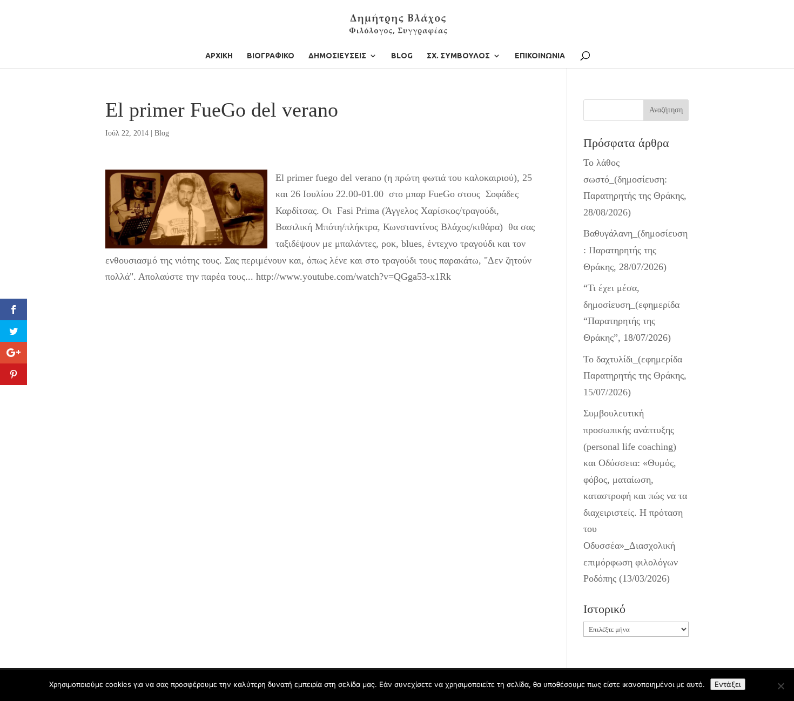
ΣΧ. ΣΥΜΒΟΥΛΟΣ (458, 56)
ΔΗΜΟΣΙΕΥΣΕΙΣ (337, 56)
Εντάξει (728, 684)
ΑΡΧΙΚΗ (219, 56)
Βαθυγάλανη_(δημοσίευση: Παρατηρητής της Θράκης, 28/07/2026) (635, 250)
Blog (161, 133)
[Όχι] (780, 685)
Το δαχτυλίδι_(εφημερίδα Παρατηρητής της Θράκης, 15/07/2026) (635, 375)
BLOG (402, 56)
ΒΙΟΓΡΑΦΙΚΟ (270, 56)
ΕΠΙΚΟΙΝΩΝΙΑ (540, 56)
